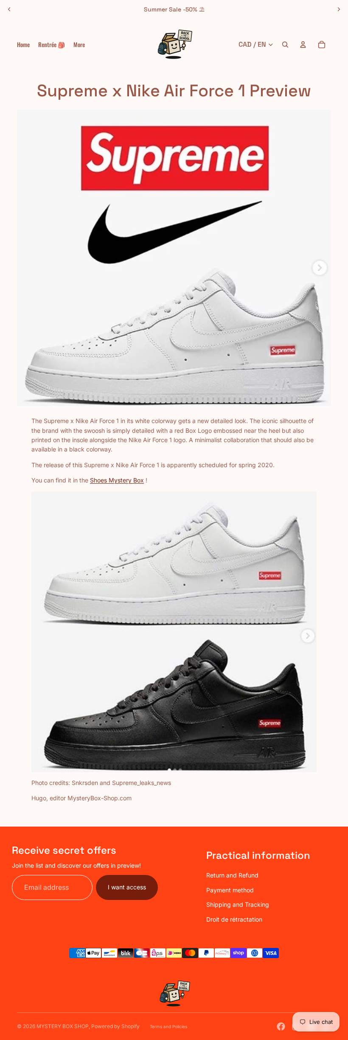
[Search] (285, 44)
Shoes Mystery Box (117, 480)
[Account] (303, 44)
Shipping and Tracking (237, 904)
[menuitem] (79, 44)
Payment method (230, 890)
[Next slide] (338, 9)
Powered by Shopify (115, 1026)
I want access (127, 887)
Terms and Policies (168, 1026)
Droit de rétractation (234, 919)
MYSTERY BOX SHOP (62, 1026)
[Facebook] (281, 1026)
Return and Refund (232, 875)
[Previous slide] (9, 9)
